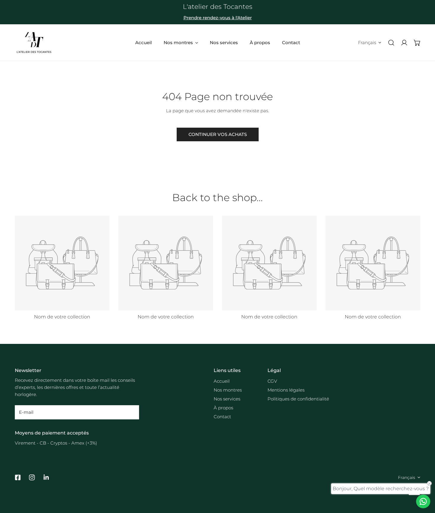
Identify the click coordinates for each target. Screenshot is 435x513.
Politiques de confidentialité (298, 399)
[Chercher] (391, 42)
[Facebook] (18, 477)
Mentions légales (286, 390)
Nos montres (228, 390)
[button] (417, 42)
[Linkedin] (46, 477)
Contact (222, 416)
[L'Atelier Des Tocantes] (34, 42)
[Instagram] (32, 477)
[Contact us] (423, 501)
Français (367, 42)
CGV (272, 381)
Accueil (222, 381)
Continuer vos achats (217, 134)
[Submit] (131, 412)
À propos (223, 408)
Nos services (227, 399)
